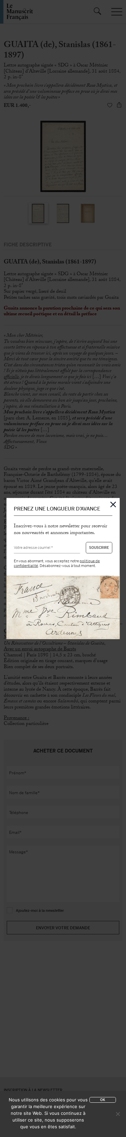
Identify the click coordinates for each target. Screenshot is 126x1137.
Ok (102, 1100)
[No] (117, 1113)
